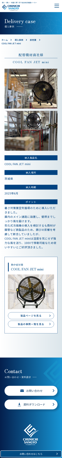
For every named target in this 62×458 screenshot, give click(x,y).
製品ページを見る (31, 315)
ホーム (5, 39)
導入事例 (19, 39)
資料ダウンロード (34, 404)
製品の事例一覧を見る (31, 324)
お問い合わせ (34, 391)
